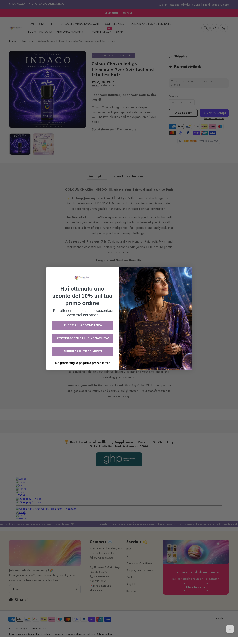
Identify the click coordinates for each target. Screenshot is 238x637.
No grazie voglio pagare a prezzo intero (82, 363)
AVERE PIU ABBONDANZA (82, 325)
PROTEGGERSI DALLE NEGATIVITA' (83, 338)
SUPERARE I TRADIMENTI (83, 351)
